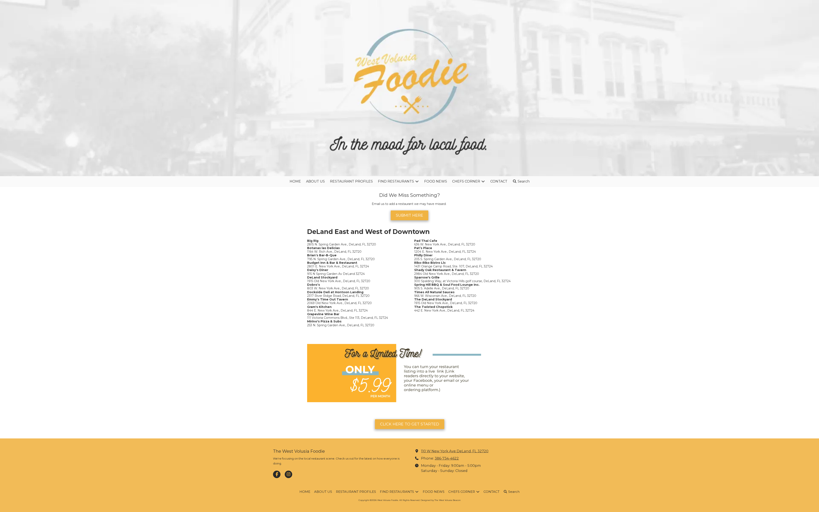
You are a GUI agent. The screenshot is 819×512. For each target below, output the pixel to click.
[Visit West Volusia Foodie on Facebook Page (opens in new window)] (276, 474)
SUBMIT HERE (409, 215)
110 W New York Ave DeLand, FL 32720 (454, 451)
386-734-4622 (447, 458)
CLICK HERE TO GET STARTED (409, 424)
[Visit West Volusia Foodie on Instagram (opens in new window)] (288, 474)
